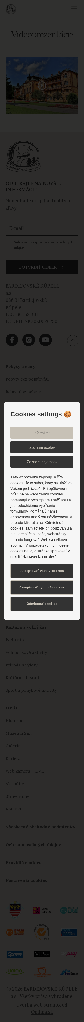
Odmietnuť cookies (42, 603)
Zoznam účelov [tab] (42, 447)
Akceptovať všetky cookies (42, 571)
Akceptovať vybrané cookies (42, 587)
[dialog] (42, 511)
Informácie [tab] (42, 433)
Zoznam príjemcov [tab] (42, 462)
